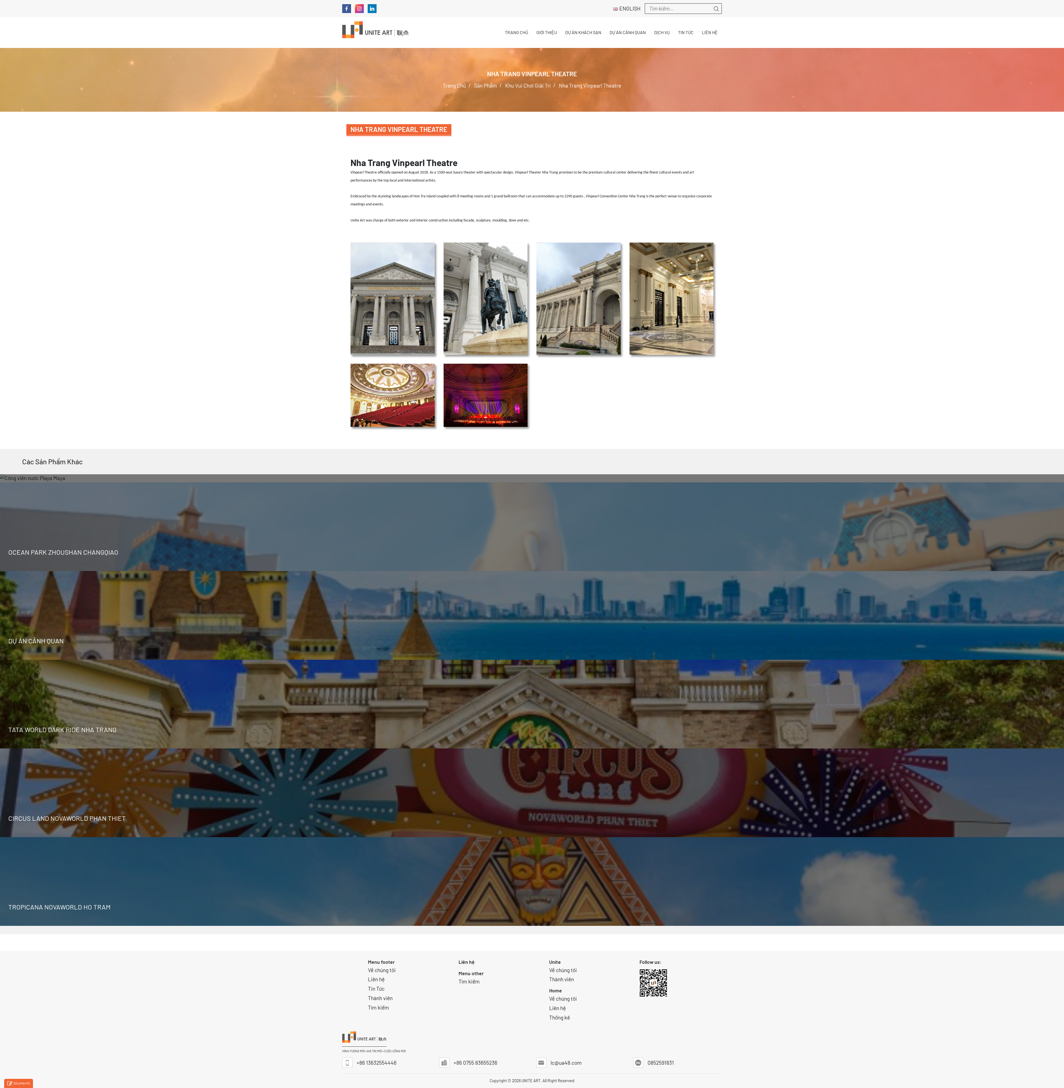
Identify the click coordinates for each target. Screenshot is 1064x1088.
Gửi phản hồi (21, 1083)
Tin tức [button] (686, 32)
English (630, 8)
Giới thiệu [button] (546, 32)
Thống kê (559, 1017)
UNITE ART (531, 1080)
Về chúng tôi (382, 970)
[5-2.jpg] (393, 395)
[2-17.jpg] (486, 299)
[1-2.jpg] (393, 299)
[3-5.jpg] (578, 299)
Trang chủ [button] (516, 32)
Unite (555, 962)
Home (555, 990)
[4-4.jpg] (672, 299)
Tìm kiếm (378, 1007)
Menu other (471, 973)
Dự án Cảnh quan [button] (628, 32)
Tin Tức (376, 988)
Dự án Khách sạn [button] (583, 32)
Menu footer (381, 962)
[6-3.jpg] (486, 395)
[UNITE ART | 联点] (375, 32)
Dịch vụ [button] (662, 32)
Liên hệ (376, 979)
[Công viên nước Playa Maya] (532, 478)
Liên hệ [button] (710, 32)
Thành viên (380, 998)
